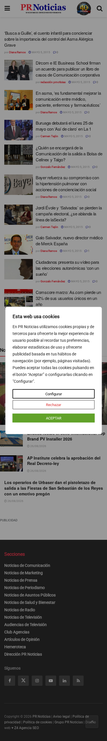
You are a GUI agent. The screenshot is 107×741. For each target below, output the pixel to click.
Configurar (53, 394)
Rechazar (53, 405)
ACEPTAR (53, 418)
